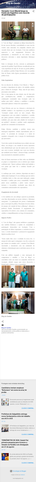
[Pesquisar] (33, 4)
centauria (23, 474)
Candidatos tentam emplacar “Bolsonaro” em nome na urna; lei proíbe (14, 390)
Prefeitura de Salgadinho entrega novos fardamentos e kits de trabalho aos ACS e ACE (15, 416)
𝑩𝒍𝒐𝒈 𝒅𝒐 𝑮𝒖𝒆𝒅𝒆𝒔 (13, 3)
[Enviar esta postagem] (2, 326)
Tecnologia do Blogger (19, 471)
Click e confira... (28, 408)
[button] (33, 11)
